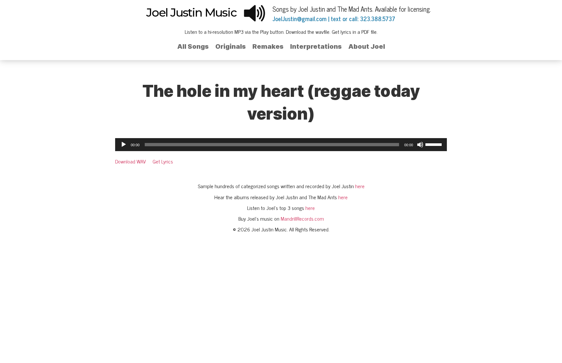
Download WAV (130, 161)
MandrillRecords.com (302, 218)
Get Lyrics (163, 161)
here (360, 186)
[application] (281, 144)
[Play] (123, 144)
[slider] (434, 144)
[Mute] (420, 144)
